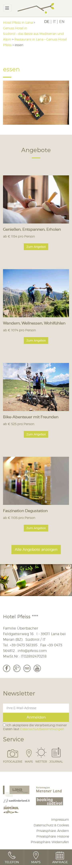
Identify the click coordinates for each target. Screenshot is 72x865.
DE (46, 21)
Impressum (60, 820)
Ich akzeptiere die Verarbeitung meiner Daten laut (35, 727)
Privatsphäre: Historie (52, 836)
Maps (29, 761)
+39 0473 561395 (23, 645)
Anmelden (36, 717)
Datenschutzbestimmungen (42, 729)
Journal (56, 761)
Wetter (41, 761)
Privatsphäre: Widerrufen (50, 842)
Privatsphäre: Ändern (52, 831)
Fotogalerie (12, 761)
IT (54, 21)
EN (61, 21)
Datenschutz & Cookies (51, 825)
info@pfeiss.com (32, 651)
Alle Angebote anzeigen (36, 549)
